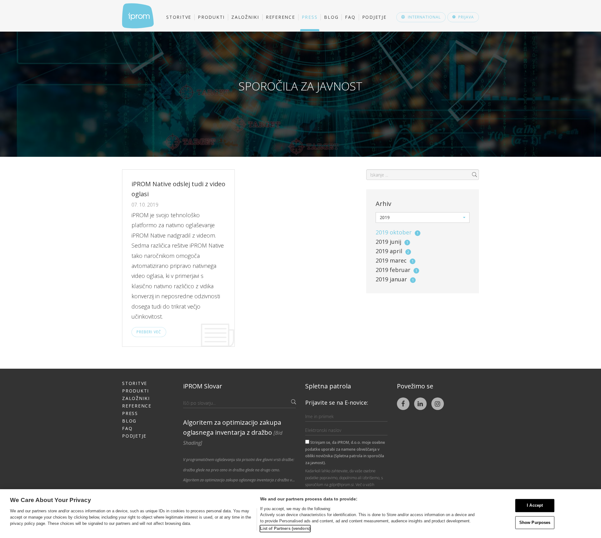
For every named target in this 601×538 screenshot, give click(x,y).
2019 (397, 232)
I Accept (535, 505)
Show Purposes (535, 522)
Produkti (211, 17)
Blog (331, 17)
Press (310, 17)
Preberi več (148, 332)
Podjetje (374, 17)
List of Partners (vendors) (285, 528)
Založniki (245, 17)
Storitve (178, 17)
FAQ (350, 17)
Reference (280, 17)
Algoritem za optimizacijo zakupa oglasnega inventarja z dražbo (232, 432)
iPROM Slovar (202, 386)
